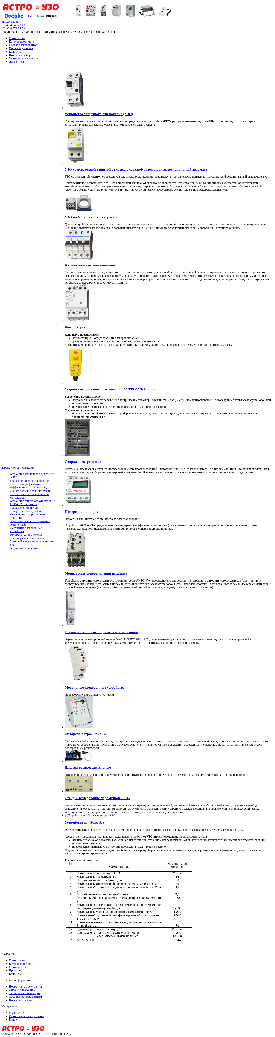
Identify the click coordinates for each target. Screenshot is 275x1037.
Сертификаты (18, 967)
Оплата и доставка (21, 48)
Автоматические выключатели (29, 494)
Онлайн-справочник (22, 989)
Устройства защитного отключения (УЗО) (99, 114)
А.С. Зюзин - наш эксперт (25, 996)
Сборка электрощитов (23, 44)
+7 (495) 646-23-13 (13, 25)
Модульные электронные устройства (95, 687)
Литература (16, 61)
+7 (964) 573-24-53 (13, 28)
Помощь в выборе (20, 55)
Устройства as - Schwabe (25, 548)
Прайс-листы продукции (18, 467)
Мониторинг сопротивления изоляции (96, 573)
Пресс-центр (17, 970)
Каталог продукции (21, 41)
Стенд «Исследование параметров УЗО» (97, 798)
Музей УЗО (16, 1012)
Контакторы (17, 497)
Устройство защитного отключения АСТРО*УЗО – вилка (32, 502)
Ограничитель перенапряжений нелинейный (101, 632)
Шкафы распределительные (27, 538)
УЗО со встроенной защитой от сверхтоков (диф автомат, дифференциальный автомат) (30, 484)
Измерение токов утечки (25, 511)
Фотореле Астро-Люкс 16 (26, 534)
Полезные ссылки (20, 1000)
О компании (17, 38)
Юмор (13, 1019)
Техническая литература (24, 993)
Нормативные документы (25, 986)
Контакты (15, 51)
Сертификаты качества (23, 58)
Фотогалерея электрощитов (26, 1016)
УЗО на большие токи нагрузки (30, 490)
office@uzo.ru (10, 21)
